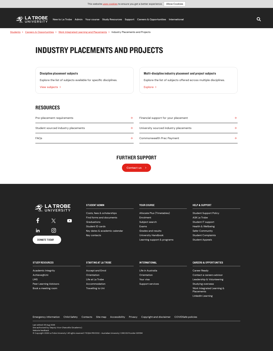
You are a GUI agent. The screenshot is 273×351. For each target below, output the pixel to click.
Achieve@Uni (40, 275)
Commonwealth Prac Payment (159, 138)
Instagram (54, 230)
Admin (78, 19)
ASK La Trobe (200, 217)
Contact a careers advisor (208, 275)
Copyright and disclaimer (156, 317)
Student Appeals (202, 239)
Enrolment (145, 217)
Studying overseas (203, 283)
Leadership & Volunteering (208, 279)
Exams (143, 226)
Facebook (38, 220)
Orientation (92, 275)
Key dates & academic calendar (104, 230)
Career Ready (201, 270)
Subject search (148, 222)
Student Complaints (204, 235)
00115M (139, 333)
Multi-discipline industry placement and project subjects (188, 80)
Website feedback (41, 330)
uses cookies (110, 4)
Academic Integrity (44, 270)
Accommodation (95, 283)
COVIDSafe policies (185, 317)
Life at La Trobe (95, 279)
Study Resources (112, 19)
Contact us (134, 168)
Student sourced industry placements (60, 128)
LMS (35, 279)
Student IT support (203, 222)
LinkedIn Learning (203, 296)
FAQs (38, 138)
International (176, 19)
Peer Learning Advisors (46, 283)
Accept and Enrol (96, 270)
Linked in (38, 230)
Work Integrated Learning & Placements (208, 290)
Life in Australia (148, 270)
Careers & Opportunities (151, 19)
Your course (92, 19)
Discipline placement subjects (84, 80)
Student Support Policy (206, 213)
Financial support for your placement (163, 118)
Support (129, 19)
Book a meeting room (45, 288)
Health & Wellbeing (204, 226)
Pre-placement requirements (54, 118)
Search (259, 19)
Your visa (144, 279)
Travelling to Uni (95, 288)
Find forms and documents (101, 217)
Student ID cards (96, 226)
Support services (149, 283)
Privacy (133, 317)
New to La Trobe (62, 19)
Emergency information (46, 317)
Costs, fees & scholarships (101, 213)
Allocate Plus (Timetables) (154, 213)
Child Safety (71, 317)
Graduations (93, 222)
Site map (101, 317)
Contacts (87, 317)
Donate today (45, 239)
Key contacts (93, 235)
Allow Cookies (174, 4)
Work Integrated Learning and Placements (82, 32)
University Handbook (151, 235)
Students (15, 32)
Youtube (69, 220)
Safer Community (203, 230)
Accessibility (117, 317)
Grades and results (150, 230)
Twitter (54, 220)
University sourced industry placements (165, 128)
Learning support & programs (156, 239)
